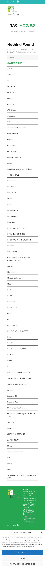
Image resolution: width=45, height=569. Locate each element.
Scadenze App (12, 402)
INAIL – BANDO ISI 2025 (16, 234)
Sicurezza (10, 428)
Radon (9, 337)
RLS (8, 366)
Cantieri (10, 140)
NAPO (9, 290)
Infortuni (10, 246)
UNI (8, 458)
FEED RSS (11, 2)
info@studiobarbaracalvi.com (33, 518)
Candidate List (12, 134)
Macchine (10, 266)
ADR (9, 75)
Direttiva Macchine (14, 181)
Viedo (9, 470)
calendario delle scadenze (16, 128)
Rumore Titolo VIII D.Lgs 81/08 (18, 372)
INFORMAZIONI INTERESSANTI (19, 240)
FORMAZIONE (12, 210)
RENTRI (10, 355)
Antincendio (11, 98)
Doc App (10, 187)
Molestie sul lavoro (14, 278)
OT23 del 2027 (12, 325)
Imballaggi (11, 222)
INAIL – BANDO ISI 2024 (16, 228)
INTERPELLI (12, 252)
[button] (42, 533)
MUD (9, 284)
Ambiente (11, 86)
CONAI (9, 163)
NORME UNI (12, 307)
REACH (10, 343)
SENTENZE (11, 422)
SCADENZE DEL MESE (16, 408)
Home (23, 31)
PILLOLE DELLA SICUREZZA (18, 331)
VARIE (9, 464)
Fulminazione (12, 216)
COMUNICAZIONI (14, 157)
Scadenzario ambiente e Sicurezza (20, 378)
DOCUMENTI (12, 193)
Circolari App (11, 151)
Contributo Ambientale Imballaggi (19, 169)
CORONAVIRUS (13, 175)
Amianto (10, 92)
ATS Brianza (11, 110)
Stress (9, 446)
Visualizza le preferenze (22, 564)
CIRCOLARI (11, 145)
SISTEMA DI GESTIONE (16, 434)
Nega (22, 558)
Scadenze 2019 (12, 396)
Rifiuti (9, 361)
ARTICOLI (11, 104)
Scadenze (11, 390)
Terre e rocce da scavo (15, 452)
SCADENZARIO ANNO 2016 (17, 384)
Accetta (22, 552)
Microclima (11, 272)
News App (11, 302)
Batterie (10, 122)
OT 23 (9, 313)
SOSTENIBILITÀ (13, 440)
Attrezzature (12, 116)
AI (8, 81)
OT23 (9, 319)
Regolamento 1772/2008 (16, 349)
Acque (9, 69)
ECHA (9, 199)
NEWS (9, 296)
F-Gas (9, 204)
